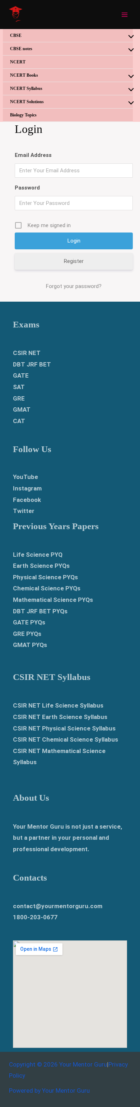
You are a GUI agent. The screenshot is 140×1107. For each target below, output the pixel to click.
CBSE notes (21, 48)
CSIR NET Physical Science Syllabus (64, 728)
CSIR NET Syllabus (51, 677)
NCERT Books (24, 75)
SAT (19, 386)
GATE (21, 375)
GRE (19, 398)
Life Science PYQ (37, 554)
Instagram (27, 488)
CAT (19, 421)
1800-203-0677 (35, 917)
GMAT (22, 409)
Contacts (30, 877)
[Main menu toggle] (125, 14)
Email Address (33, 155)
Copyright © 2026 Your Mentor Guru (58, 1064)
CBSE (16, 35)
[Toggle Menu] (129, 37)
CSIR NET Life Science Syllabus (58, 705)
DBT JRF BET (32, 364)
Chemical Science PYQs (46, 588)
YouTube (25, 476)
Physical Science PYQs (45, 577)
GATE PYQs (29, 622)
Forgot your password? (74, 286)
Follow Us (32, 449)
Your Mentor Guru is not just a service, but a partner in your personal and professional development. (67, 838)
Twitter (23, 510)
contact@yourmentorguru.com (57, 906)
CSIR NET (27, 352)
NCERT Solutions (27, 101)
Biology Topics (23, 115)
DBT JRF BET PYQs (40, 611)
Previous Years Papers (56, 526)
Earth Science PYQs (41, 565)
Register (74, 261)
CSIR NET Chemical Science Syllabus (65, 739)
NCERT (17, 61)
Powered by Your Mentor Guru (49, 1090)
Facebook (27, 499)
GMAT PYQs (30, 644)
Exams (26, 324)
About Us (31, 797)
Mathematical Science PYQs (53, 599)
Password (27, 187)
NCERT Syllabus (26, 88)
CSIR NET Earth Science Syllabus (60, 716)
